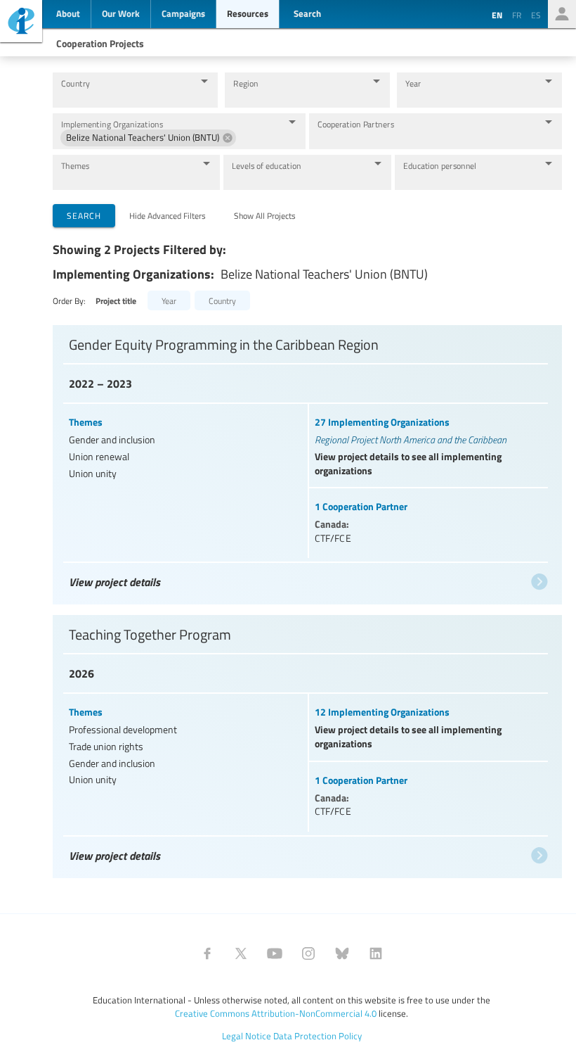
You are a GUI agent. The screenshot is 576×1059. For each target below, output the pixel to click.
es (536, 14)
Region (245, 83)
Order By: (69, 300)
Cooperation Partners (356, 124)
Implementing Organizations (112, 124)
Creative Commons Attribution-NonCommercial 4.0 (276, 1013)
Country (75, 83)
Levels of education (266, 166)
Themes (75, 166)
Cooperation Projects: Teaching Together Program (305, 739)
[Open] (204, 81)
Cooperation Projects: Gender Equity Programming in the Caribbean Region (305, 457)
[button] (148, 137)
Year (413, 83)
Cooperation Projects (100, 43)
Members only (562, 14)
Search (84, 215)
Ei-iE (21, 23)
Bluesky (342, 953)
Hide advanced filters (167, 215)
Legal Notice (246, 1035)
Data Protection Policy (317, 1035)
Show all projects (265, 215)
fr (516, 14)
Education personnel (439, 166)
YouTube (274, 953)
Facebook (207, 953)
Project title (116, 301)
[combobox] (124, 97)
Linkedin (375, 953)
